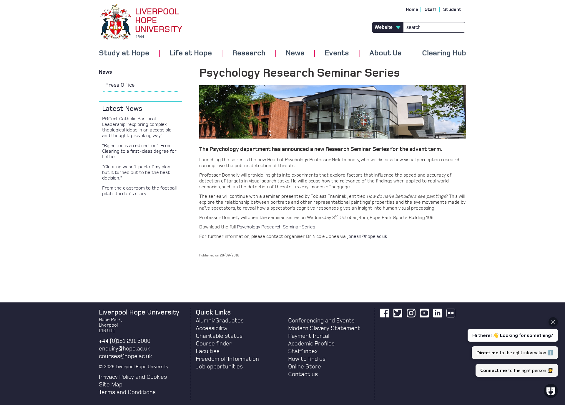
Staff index (303, 351)
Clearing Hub (444, 53)
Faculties (208, 351)
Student (452, 9)
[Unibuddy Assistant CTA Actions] (512, 347)
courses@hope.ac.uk (125, 356)
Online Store (304, 367)
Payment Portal (308, 336)
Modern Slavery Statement (324, 328)
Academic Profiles (311, 344)
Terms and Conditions (127, 392)
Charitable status (219, 336)
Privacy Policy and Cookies (133, 377)
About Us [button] (385, 53)
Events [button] (337, 53)
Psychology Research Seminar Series (276, 227)
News (105, 72)
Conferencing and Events (321, 321)
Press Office (120, 85)
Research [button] (248, 53)
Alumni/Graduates (220, 321)
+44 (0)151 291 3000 (124, 341)
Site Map (110, 385)
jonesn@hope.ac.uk (367, 236)
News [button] (295, 53)
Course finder (214, 344)
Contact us (303, 374)
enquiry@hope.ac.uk (124, 349)
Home (412, 9)
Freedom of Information (227, 359)
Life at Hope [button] (191, 53)
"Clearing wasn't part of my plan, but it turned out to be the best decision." (136, 172)
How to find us (306, 359)
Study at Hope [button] (124, 53)
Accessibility (211, 328)
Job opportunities (219, 367)
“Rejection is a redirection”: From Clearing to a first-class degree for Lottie (139, 151)
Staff (431, 9)
